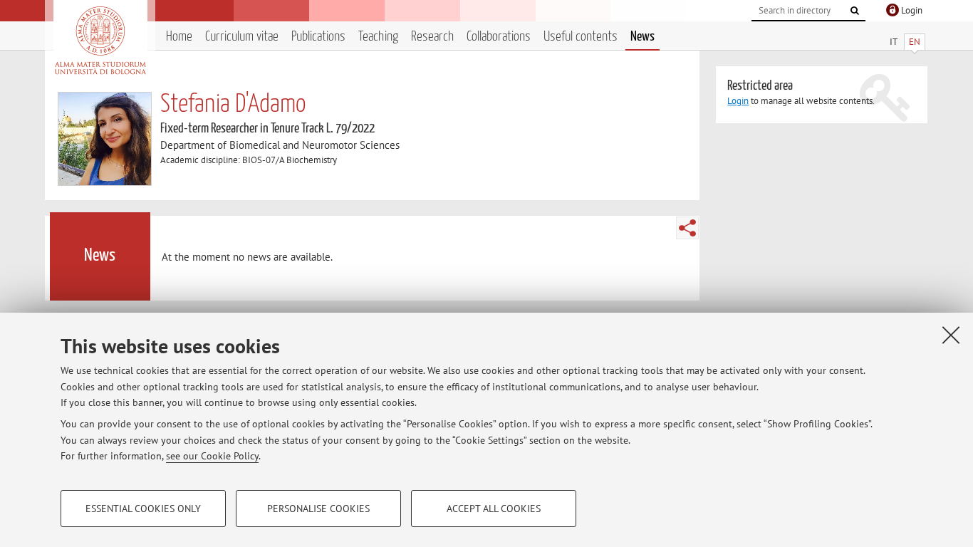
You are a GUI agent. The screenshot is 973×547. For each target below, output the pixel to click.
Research (432, 36)
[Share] (687, 228)
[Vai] (854, 10)
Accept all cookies (494, 508)
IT (893, 42)
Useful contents (580, 36)
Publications (318, 36)
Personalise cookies (318, 508)
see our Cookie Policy (212, 455)
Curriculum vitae (242, 36)
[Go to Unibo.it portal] (100, 40)
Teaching (378, 36)
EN (914, 42)
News (642, 36)
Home (179, 36)
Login (738, 101)
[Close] (951, 334)
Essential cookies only (143, 508)
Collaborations (499, 36)
